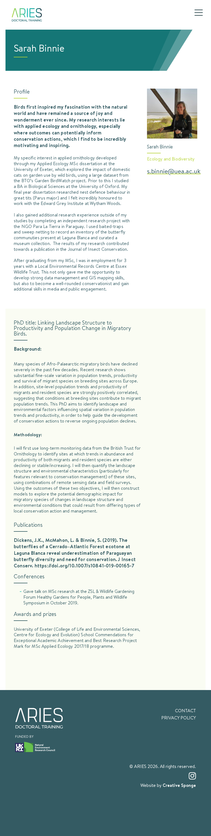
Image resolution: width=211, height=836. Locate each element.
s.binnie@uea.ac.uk (174, 171)
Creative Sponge (179, 785)
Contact (185, 710)
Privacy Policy (178, 718)
